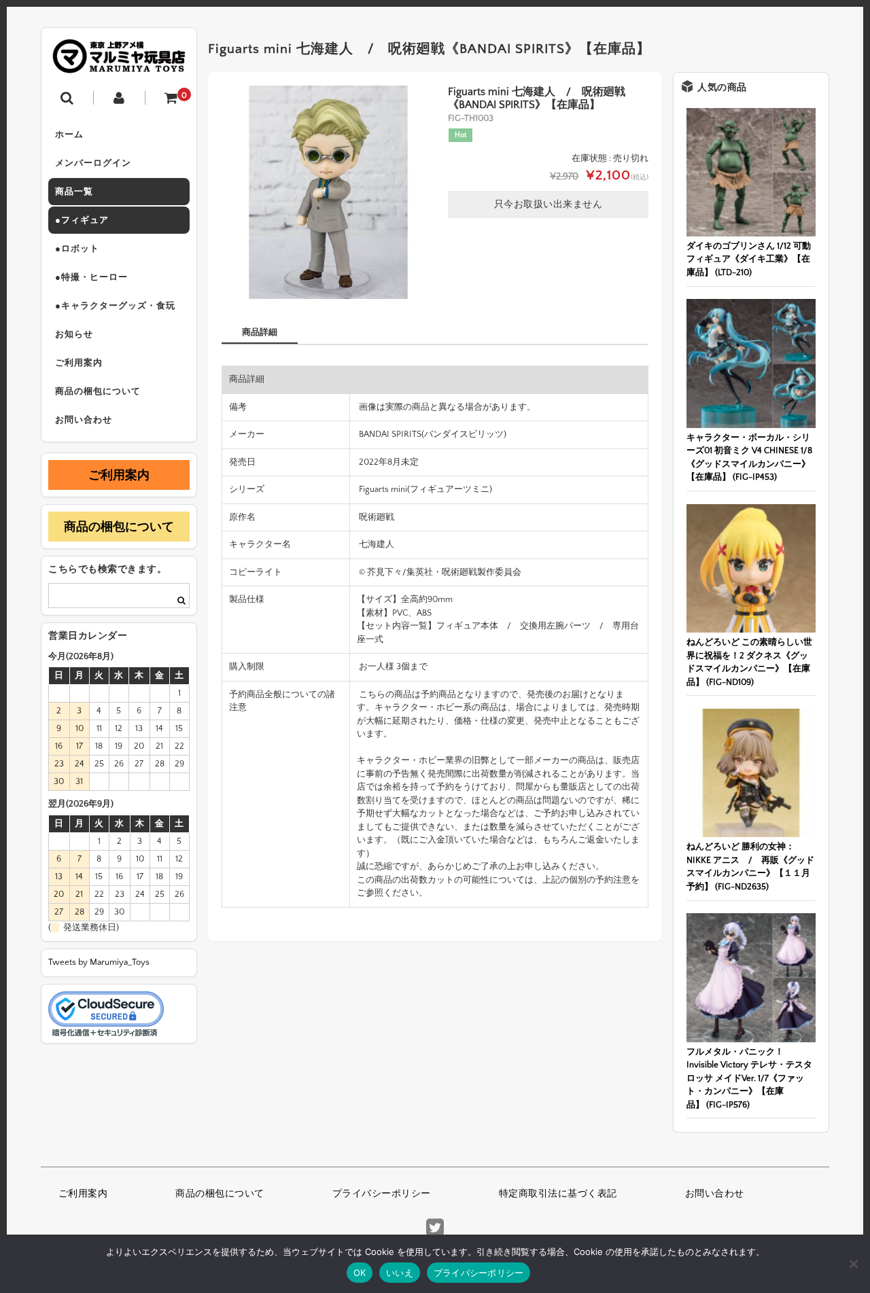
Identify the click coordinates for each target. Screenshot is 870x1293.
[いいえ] (853, 1264)
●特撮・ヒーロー (91, 277)
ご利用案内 (79, 363)
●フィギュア (82, 220)
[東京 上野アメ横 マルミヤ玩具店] (119, 63)
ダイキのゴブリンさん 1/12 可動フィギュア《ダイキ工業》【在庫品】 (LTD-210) (748, 259)
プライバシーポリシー (381, 1193)
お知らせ (74, 334)
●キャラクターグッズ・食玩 (115, 306)
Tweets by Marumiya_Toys (99, 962)
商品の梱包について (98, 391)
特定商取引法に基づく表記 (558, 1193)
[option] (328, 192)
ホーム (69, 134)
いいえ (399, 1272)
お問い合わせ (83, 420)
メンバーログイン (93, 163)
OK (359, 1272)
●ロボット (77, 248)
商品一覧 (74, 191)
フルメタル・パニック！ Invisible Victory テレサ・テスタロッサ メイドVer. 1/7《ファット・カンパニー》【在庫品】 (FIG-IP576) (749, 1078)
